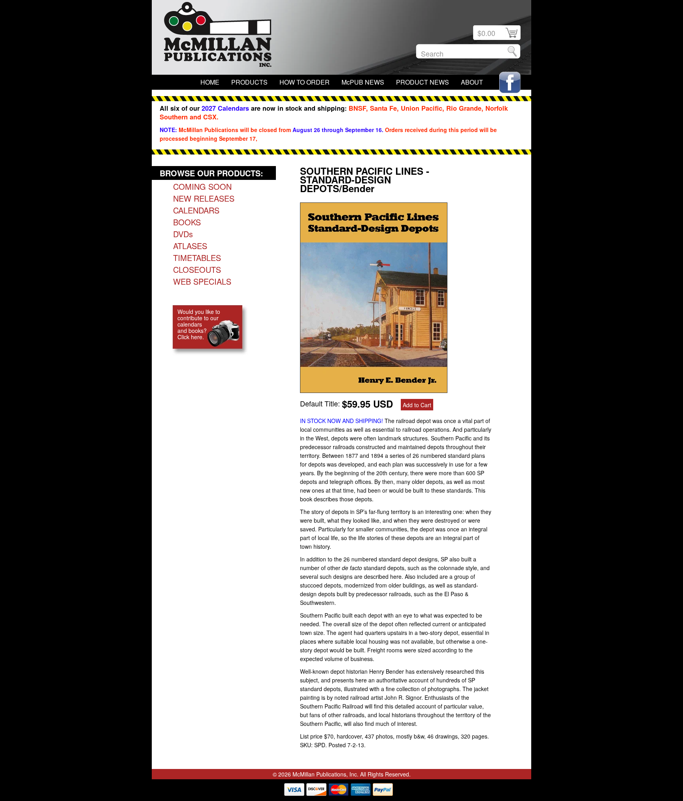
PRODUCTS (249, 82)
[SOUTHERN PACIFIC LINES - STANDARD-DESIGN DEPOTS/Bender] (373, 390)
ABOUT (472, 82)
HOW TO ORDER (304, 82)
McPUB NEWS (363, 82)
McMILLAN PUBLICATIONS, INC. (218, 36)
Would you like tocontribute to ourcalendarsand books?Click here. (198, 324)
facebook (510, 82)
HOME (209, 82)
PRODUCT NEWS (422, 82)
